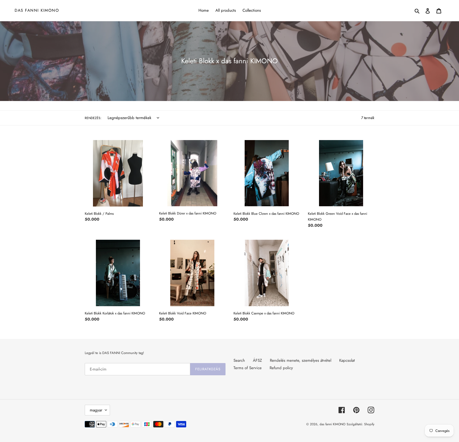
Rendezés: (93, 118)
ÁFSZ (257, 360)
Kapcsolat (347, 360)
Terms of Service (247, 368)
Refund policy (281, 368)
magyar (96, 410)
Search (239, 360)
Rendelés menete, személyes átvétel (300, 360)
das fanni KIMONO (37, 10)
